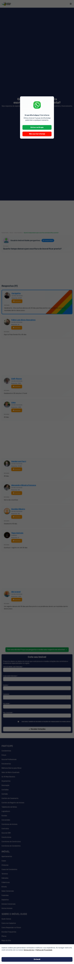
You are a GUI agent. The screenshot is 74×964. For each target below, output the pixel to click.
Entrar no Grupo (37, 127)
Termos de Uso (29, 950)
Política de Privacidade (44, 950)
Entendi (37, 959)
